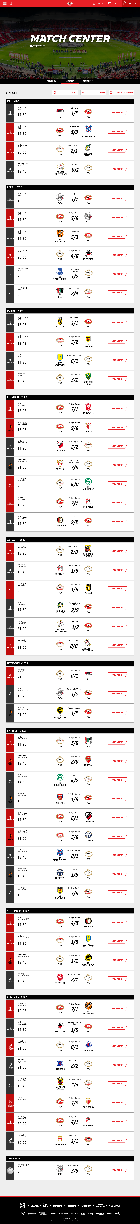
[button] (5, 3)
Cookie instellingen (98, 1220)
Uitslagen (70, 81)
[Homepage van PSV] (70, 3)
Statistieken (88, 81)
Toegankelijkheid (53, 1220)
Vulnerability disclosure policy (66, 1220)
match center (117, 112)
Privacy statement (79, 1220)
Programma (51, 81)
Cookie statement (89, 1220)
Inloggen (132, 3)
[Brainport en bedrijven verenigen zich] (70, 1205)
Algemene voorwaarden (42, 1220)
